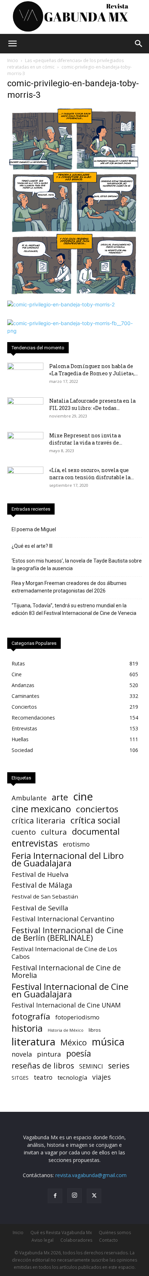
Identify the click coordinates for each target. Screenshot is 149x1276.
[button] (12, 43)
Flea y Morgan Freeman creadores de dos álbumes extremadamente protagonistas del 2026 (69, 587)
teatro (43, 1077)
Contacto (108, 1240)
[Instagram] (74, 1195)
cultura (54, 832)
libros (95, 1030)
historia (27, 1028)
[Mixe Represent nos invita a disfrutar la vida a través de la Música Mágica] (25, 444)
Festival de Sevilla (40, 908)
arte (60, 797)
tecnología (72, 1077)
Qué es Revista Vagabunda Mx (61, 1232)
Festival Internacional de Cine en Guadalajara (70, 990)
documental (96, 831)
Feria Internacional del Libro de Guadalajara (68, 859)
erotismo (76, 844)
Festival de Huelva (40, 874)
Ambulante (29, 797)
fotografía (31, 1016)
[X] (94, 1196)
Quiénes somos (115, 1232)
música (108, 1041)
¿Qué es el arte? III (32, 546)
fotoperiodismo (77, 1017)
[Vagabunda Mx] (74, 17)
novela (22, 1054)
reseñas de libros (43, 1065)
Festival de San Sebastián (45, 896)
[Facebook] (55, 1196)
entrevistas (35, 843)
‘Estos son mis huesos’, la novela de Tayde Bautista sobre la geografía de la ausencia (77, 564)
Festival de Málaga (42, 885)
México (73, 1042)
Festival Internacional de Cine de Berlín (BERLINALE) (67, 933)
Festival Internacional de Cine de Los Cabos (64, 952)
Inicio (12, 60)
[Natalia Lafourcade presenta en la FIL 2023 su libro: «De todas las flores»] (25, 410)
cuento (24, 832)
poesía (78, 1053)
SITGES (20, 1077)
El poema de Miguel (34, 529)
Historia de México (66, 1030)
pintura (49, 1054)
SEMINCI (91, 1066)
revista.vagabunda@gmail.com (91, 1175)
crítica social (95, 820)
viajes (101, 1077)
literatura (33, 1041)
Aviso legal (42, 1240)
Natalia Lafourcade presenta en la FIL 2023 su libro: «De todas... (92, 404)
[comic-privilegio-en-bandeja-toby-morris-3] (74, 293)
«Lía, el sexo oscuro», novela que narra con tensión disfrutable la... (91, 474)
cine (83, 796)
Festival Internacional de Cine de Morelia (66, 971)
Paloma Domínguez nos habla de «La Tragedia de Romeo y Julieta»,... (93, 370)
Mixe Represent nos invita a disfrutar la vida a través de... (85, 439)
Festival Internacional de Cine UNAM (66, 1005)
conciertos (97, 809)
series (118, 1065)
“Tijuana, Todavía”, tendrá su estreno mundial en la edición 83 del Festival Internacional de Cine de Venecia (74, 609)
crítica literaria (38, 820)
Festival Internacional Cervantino (63, 919)
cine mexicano (41, 809)
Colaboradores (76, 1240)
